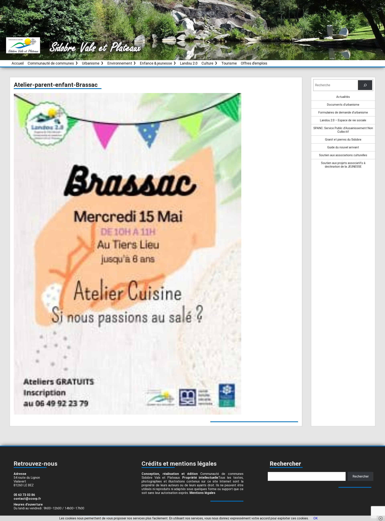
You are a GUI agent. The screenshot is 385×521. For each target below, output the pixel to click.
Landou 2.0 (189, 63)
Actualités (343, 97)
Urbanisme (90, 63)
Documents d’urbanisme (343, 104)
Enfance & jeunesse (156, 63)
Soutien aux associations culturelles (343, 155)
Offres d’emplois (254, 63)
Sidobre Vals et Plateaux (95, 48)
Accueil (18, 63)
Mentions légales (202, 493)
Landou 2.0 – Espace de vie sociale (343, 120)
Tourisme (229, 63)
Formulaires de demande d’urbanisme (343, 112)
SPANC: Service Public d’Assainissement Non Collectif (343, 130)
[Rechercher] (365, 85)
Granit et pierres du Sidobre (343, 139)
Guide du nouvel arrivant (343, 147)
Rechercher (361, 476)
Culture (207, 63)
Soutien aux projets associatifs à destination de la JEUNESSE (343, 164)
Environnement (119, 63)
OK (315, 518)
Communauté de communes (51, 63)
